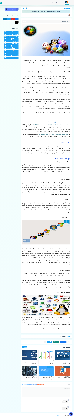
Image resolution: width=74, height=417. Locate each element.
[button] (63, 342)
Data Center (14, 55)
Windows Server (11, 41)
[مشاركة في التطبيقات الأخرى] (45, 342)
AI (15, 50)
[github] (16, 22)
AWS (7, 36)
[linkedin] (5, 19)
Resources (46, 2)
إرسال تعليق (66, 388)
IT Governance (11, 53)
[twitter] (9, 19)
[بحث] (1, 3)
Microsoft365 (14, 45)
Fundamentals (67, 8)
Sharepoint (11, 57)
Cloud (15, 36)
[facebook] (16, 19)
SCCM (7, 55)
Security (15, 34)
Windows (8, 38)
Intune (7, 34)
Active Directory (11, 43)
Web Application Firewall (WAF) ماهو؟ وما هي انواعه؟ (63, 378)
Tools (52, 2)
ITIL (16, 48)
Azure (8, 50)
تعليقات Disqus (25, 384)
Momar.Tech (59, 415)
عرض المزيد (25, 347)
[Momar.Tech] (66, 2)
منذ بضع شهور (67, 360)
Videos (15, 38)
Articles (57, 2)
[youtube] (13, 19)
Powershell (8, 48)
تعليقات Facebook (33, 384)
